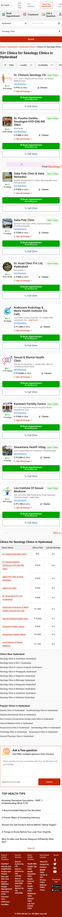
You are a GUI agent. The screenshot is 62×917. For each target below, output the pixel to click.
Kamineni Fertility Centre (30, 404)
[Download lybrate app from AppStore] (56, 891)
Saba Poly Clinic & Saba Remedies (29, 175)
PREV (6, 533)
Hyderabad (12, 47)
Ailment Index (30, 899)
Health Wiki (32, 864)
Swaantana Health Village (30, 447)
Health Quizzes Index (30, 881)
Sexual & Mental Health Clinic (29, 359)
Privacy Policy (43, 881)
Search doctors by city (19, 864)
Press (42, 890)
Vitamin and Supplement (6, 867)
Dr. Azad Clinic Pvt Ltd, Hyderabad (28, 265)
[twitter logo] (55, 865)
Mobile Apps (42, 871)
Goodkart (5, 864)
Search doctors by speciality (19, 881)
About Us (43, 862)
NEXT (55, 533)
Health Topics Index (30, 888)
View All (31, 848)
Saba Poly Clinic (24, 220)
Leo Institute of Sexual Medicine (28, 489)
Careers (43, 867)
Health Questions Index (31, 873)
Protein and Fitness (6, 872)
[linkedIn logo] (55, 869)
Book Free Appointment (46, 5)
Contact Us (44, 864)
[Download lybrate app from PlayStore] (56, 887)
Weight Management (6, 888)
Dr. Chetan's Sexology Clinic (31, 75)
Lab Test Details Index (30, 905)
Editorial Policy (43, 886)
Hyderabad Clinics (27, 47)
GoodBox (5, 904)
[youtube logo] (55, 873)
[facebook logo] (55, 861)
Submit (49, 782)
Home (2, 47)
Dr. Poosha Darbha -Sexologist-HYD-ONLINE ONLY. (29, 121)
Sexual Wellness (5, 883)
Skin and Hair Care (5, 877)
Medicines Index (31, 894)
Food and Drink (5, 893)
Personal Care (5, 898)
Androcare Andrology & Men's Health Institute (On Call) (30, 311)
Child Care (5, 902)
